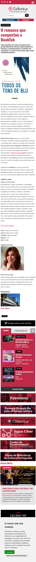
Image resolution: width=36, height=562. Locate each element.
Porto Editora (5, 308)
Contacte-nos (10, 20)
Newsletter (26, 20)
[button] (27, 58)
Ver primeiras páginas (7, 225)
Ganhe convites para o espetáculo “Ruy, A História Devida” (17, 489)
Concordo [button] (9, 552)
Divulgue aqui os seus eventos (19, 323)
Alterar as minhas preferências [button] (17, 555)
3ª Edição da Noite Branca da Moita (24, 373)
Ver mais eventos (18, 389)
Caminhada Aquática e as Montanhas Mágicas (24, 341)
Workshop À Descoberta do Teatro (24, 356)
